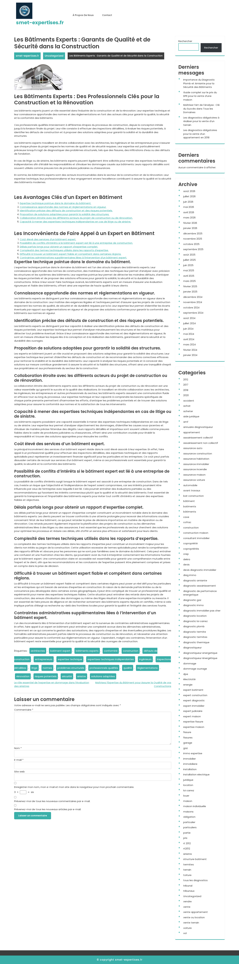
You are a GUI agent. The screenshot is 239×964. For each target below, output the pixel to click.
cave (186, 517)
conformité (111, 650)
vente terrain (191, 922)
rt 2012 (187, 843)
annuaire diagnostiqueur (198, 427)
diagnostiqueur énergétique (200, 658)
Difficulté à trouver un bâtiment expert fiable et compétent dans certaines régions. (70, 254)
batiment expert (60, 650)
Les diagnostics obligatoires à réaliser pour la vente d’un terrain (201, 121)
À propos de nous (83, 15)
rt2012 (186, 848)
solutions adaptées (103, 676)
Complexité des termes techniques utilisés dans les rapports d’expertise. (64, 250)
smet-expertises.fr (40, 22)
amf (185, 421)
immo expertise (192, 753)
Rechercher (185, 41)
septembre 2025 (193, 249)
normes (47, 668)
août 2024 (189, 318)
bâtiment (189, 501)
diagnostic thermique (196, 642)
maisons (188, 811)
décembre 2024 (192, 297)
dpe (185, 674)
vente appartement (195, 912)
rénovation (22, 676)
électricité (189, 679)
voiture (187, 928)
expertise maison (193, 727)
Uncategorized (54, 55)
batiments (189, 506)
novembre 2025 (192, 238)
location (188, 785)
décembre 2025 (192, 233)
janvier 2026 (190, 228)
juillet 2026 (189, 196)
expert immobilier (193, 705)
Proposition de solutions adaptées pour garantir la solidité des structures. (64, 214)
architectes (38, 650)
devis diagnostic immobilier (199, 570)
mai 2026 (188, 207)
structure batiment (195, 859)
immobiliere (190, 764)
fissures (188, 737)
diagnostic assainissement (199, 585)
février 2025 (190, 286)
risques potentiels (46, 676)
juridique (188, 780)
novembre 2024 (192, 302)
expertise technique (70, 659)
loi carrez (188, 790)
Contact (107, 15)
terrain (187, 869)
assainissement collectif (198, 437)
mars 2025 (189, 281)
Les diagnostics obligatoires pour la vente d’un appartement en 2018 (200, 133)
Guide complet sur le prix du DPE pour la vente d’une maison (200, 96)
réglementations (147, 668)
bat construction (193, 496)
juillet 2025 (189, 260)
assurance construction (197, 453)
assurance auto (192, 448)
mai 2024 (188, 334)
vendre (187, 901)
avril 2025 (188, 275)
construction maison (195, 532)
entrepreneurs (43, 659)
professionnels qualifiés (104, 668)
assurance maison (194, 474)
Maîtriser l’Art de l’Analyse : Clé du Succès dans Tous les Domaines (201, 108)
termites (188, 864)
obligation (189, 816)
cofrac (187, 522)
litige (34, 668)
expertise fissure (193, 721)
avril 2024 (188, 339)
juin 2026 (188, 201)
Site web (19, 771)
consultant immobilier (196, 538)
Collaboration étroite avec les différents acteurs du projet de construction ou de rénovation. (76, 218)
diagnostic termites (195, 637)
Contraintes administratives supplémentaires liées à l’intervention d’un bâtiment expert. (73, 257)
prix (185, 838)
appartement (191, 432)
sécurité (67, 676)
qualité (127, 668)
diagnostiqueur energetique (200, 653)
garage (187, 742)
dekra (186, 559)
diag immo (189, 575)
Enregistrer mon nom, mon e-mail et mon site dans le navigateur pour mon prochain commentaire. (74, 787)
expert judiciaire (192, 711)
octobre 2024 (191, 307)
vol (185, 933)
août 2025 (189, 254)
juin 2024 (188, 328)
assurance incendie (195, 469)
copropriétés (191, 548)
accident (188, 400)
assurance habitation (196, 458)
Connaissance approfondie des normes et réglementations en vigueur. (63, 207)
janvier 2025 (190, 291)
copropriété (190, 543)
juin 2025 (188, 265)
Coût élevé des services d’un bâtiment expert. (48, 239)
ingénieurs (145, 659)
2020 (186, 395)
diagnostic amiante (195, 580)
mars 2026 (189, 217)
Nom (18, 748)
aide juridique (191, 416)
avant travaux (191, 490)
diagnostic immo (193, 605)
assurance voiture (194, 480)
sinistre (81, 676)
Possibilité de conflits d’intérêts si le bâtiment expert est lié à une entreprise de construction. (76, 243)
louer (186, 795)
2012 (185, 379)
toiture (187, 875)
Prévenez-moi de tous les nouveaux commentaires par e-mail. (52, 801)
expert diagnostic (194, 700)
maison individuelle (194, 806)
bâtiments (189, 511)
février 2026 (190, 223)
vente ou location (194, 917)
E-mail (18, 760)
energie (188, 684)
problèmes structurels (70, 668)
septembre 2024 (193, 312)
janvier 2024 (190, 355)
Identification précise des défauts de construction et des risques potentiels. (66, 210)
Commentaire (23, 709)
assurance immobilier (196, 464)
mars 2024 (189, 344)
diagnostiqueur (192, 647)
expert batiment (193, 690)
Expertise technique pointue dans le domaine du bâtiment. (55, 203)
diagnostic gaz (192, 600)
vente (186, 907)
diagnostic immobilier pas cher (201, 610)
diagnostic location (195, 615)
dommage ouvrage (195, 668)
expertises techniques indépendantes (110, 659)
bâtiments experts (87, 650)
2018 (185, 390)
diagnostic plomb (194, 626)
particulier (189, 822)
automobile (190, 485)
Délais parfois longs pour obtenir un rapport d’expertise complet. (59, 246)
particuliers (190, 827)
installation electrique (196, 774)
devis (186, 564)
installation (190, 769)
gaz (185, 748)
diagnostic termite (194, 631)
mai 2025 (188, 270)
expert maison (192, 716)
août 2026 (189, 191)
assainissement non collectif (200, 443)
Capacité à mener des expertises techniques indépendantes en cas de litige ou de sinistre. (75, 221)
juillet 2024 (189, 323)
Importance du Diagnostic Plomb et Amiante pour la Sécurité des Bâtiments (199, 83)
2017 (185, 384)
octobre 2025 (191, 244)
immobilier (189, 758)
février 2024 (190, 350)
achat (187, 406)
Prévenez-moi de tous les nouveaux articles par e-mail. (47, 809)
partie (187, 832)
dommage (189, 663)
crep (186, 554)
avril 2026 (188, 212)
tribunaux (188, 891)
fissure (187, 732)
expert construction (195, 695)
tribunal (187, 885)
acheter (188, 411)
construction (130, 650)
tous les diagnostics (195, 880)
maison (187, 801)
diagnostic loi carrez (195, 621)
